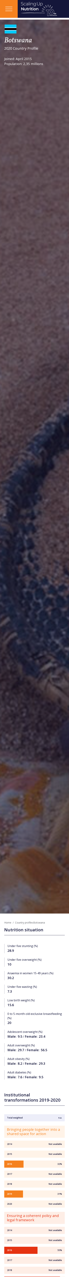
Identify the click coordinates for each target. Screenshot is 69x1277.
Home (7, 922)
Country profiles (24, 922)
